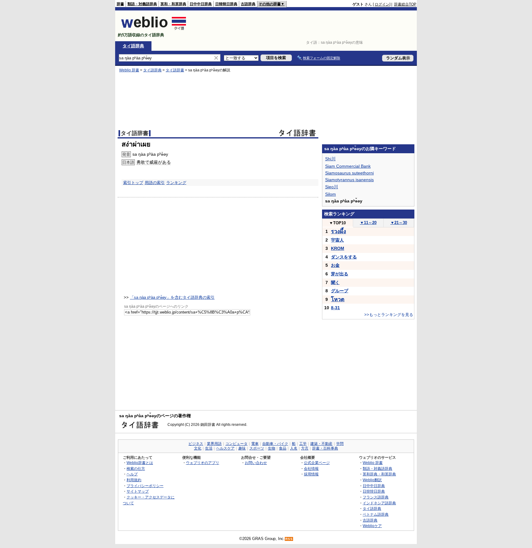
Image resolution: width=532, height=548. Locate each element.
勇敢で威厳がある (153, 162)
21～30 (398, 222)
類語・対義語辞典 (142, 4)
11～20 (368, 222)
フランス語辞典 (376, 497)
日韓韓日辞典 (226, 4)
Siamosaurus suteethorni (349, 172)
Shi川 (330, 158)
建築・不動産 (321, 444)
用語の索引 (155, 182)
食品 (282, 448)
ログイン (382, 4)
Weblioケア (372, 526)
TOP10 (337, 223)
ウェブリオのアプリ (202, 463)
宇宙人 (337, 240)
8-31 (335, 307)
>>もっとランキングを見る (388, 314)
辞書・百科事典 (325, 448)
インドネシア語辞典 (379, 503)
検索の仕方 (136, 468)
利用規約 (134, 480)
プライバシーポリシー (145, 486)
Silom (330, 194)
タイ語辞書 (175, 70)
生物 (271, 448)
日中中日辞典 (201, 4)
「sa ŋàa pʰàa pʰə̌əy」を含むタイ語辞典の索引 (172, 297)
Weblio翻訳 (372, 480)
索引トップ (133, 182)
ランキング (176, 182)
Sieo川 (331, 186)
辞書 (120, 4)
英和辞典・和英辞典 (379, 474)
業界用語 (214, 444)
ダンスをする (344, 256)
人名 (293, 448)
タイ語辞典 (133, 45)
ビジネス (195, 444)
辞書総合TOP (405, 4)
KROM (337, 248)
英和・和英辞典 (173, 4)
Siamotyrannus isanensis (349, 179)
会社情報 (311, 468)
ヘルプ (132, 474)
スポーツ (256, 448)
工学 (303, 444)
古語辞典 (248, 4)
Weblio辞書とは (140, 463)
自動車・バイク (275, 444)
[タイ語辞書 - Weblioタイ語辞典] (154, 29)
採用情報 (311, 474)
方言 (304, 448)
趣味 (242, 448)
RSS (289, 539)
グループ (339, 290)
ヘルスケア (225, 448)
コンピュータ (236, 444)
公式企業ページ (317, 463)
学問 (340, 444)
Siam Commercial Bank (348, 166)
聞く (335, 282)
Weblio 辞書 (129, 70)
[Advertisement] (304, 26)
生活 (208, 448)
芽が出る (339, 273)
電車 (255, 444)
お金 (335, 265)
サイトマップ (138, 491)
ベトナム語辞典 (376, 514)
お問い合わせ (256, 463)
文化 (197, 448)
